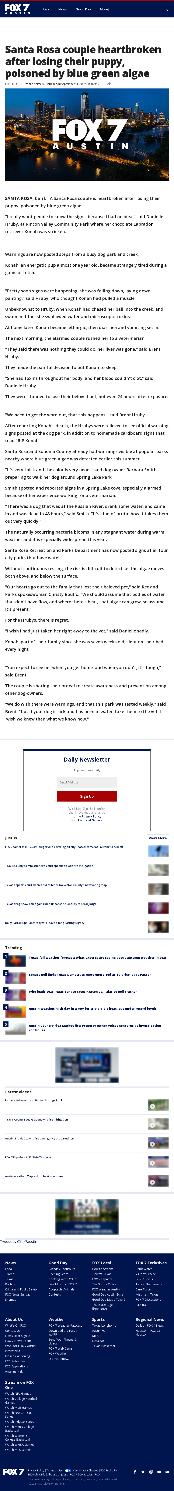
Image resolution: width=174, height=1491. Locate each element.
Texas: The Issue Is (149, 1284)
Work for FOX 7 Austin (20, 1346)
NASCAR (98, 1341)
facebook (135, 1471)
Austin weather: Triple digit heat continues (34, 1176)
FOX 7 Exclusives (151, 1262)
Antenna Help (14, 1371)
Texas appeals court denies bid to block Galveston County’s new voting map (56, 885)
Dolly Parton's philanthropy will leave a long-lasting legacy (44, 923)
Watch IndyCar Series (19, 1422)
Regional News (150, 1319)
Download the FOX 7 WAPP (63, 1332)
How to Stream (102, 1269)
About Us (14, 1319)
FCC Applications (16, 1366)
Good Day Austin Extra (107, 1294)
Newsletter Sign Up (18, 1336)
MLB (95, 1336)
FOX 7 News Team (18, 1341)
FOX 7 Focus (144, 1279)
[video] (158, 1105)
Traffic (9, 1274)
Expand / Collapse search (166, 9)
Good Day (58, 1262)
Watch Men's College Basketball (19, 1429)
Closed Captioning (17, 1356)
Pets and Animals (33, 84)
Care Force (143, 1289)
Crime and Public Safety (21, 1289)
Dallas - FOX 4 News (150, 1325)
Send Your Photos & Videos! (63, 1341)
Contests (55, 1294)
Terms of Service (89, 820)
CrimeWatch (144, 1269)
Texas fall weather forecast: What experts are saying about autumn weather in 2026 (97, 958)
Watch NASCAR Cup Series (18, 1414)
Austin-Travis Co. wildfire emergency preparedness (40, 1138)
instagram (151, 1471)
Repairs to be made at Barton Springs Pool (33, 1100)
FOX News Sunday (17, 1294)
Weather (57, 1319)
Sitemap (10, 1299)
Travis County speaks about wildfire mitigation (36, 1119)
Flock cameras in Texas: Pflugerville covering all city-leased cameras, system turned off (64, 847)
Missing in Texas (147, 1294)
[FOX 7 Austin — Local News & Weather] (19, 9)
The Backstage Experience (102, 1306)
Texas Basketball (103, 1346)
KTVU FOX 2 (12, 84)
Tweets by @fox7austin (18, 1241)
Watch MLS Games (18, 1450)
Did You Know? (59, 1359)
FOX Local (101, 1262)
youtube (159, 1471)
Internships (12, 1351)
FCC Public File (15, 1361)
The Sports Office (104, 1284)
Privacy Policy (91, 816)
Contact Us (12, 1331)
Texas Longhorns (104, 1325)
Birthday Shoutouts (62, 1269)
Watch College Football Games (21, 1400)
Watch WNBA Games (19, 1445)
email (167, 1471)
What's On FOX (15, 1325)
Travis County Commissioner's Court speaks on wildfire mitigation (49, 866)
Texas (9, 1279)
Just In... (12, 837)
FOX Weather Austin (106, 1289)
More (104, 9)
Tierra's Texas (101, 1274)
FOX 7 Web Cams (61, 1348)
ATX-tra (141, 1305)
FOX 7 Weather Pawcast (65, 1325)
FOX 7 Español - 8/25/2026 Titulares (28, 1157)
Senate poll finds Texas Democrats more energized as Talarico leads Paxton (90, 975)
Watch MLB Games (18, 1408)
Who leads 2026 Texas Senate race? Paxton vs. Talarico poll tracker (83, 992)
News (10, 1262)
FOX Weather (58, 1353)
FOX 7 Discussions (148, 1299)
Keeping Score (58, 1274)
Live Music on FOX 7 (63, 1284)
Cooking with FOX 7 (62, 1279)
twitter (143, 1471)
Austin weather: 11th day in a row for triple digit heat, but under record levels (93, 1009)
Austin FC (98, 1331)
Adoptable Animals (61, 1289)
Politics (10, 1284)
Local (9, 1269)
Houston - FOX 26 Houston (148, 1332)
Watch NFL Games (18, 1393)
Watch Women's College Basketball (17, 1437)
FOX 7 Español (102, 1279)
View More (158, 838)
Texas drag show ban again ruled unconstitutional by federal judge (51, 904)
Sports (98, 1319)
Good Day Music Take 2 (108, 1299)
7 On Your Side (146, 1274)
